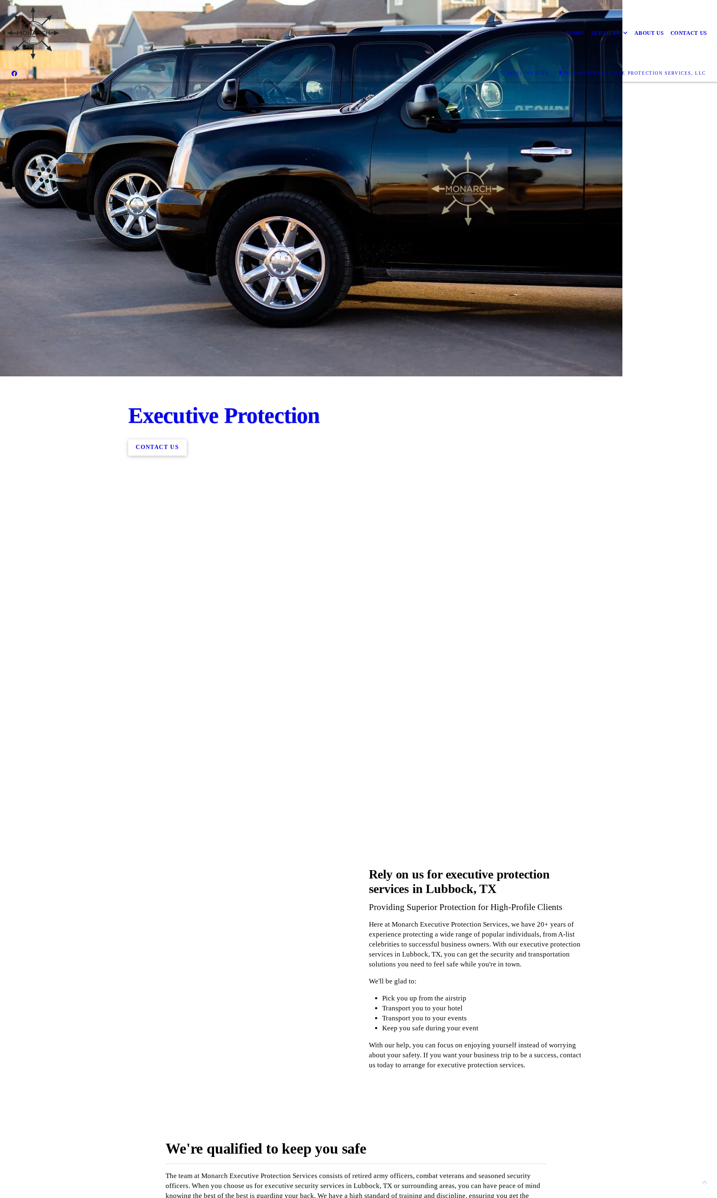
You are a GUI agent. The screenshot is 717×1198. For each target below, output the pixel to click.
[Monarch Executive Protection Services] (33, 33)
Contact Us (689, 33)
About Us (648, 33)
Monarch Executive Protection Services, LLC (635, 73)
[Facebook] (14, 73)
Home (575, 33)
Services (605, 33)
